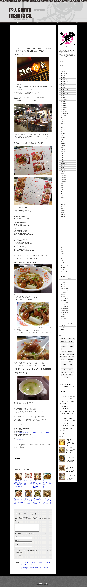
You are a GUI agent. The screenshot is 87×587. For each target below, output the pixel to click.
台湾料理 (62, 316)
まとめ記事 (63, 327)
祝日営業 (42, 444)
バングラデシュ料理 (64, 310)
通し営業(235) (64, 343)
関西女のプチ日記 (63, 430)
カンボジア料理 (63, 306)
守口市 (62, 129)
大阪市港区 (63, 101)
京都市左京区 (63, 159)
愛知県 (62, 247)
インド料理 (63, 292)
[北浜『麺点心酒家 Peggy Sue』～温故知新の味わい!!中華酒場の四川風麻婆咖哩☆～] (18, 490)
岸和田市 (62, 143)
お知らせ (62, 329)
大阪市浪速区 (63, 85)
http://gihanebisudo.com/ (22, 439)
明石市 (62, 193)
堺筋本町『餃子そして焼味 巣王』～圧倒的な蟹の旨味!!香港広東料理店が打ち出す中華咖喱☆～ (28, 501)
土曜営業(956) (63, 338)
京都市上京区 (63, 151)
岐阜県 (62, 249)
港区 (62, 228)
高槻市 (62, 125)
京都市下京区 (17, 444)
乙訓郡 (62, 171)
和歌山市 (62, 214)
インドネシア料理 (64, 308)
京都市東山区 (63, 163)
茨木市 (62, 123)
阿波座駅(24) (70, 367)
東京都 (62, 216)
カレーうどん (63, 280)
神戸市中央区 (63, 175)
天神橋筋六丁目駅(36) (70, 354)
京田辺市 (62, 167)
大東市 (62, 135)
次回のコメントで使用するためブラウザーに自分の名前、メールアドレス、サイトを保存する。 (33, 551)
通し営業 (48, 444)
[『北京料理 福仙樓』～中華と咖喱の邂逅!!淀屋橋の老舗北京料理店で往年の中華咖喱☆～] (37, 490)
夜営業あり (16, 447)
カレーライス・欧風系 (65, 265)
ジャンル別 (62, 262)
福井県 (62, 251)
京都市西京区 (63, 161)
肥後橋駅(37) (70, 351)
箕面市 (62, 121)
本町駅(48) (70, 349)
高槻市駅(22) (70, 369)
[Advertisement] (33, 34)
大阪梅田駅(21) (64, 372)
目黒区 (62, 232)
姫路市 (62, 195)
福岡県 (62, 260)
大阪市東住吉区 (63, 93)
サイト (16, 544)
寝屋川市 (62, 133)
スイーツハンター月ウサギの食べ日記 (67, 420)
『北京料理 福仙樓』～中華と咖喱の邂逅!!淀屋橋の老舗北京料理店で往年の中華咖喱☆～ (37, 501)
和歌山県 (62, 212)
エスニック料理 (63, 290)
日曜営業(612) (70, 341)
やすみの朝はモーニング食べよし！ (67, 425)
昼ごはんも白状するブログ (65, 406)
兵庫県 (62, 173)
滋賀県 (62, 197)
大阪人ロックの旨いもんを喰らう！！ (67, 396)
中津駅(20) (71, 372)
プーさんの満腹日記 (64, 403)
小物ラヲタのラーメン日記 (65, 423)
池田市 (62, 119)
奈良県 (62, 204)
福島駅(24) (64, 369)
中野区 (62, 238)
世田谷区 (62, 234)
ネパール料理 (63, 294)
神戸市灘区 (63, 179)
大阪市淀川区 (63, 111)
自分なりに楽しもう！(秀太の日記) (67, 411)
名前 (16, 536)
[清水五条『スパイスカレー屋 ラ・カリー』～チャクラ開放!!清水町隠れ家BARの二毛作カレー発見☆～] (37, 473)
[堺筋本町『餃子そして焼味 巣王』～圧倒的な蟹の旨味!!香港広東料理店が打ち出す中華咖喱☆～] (28, 490)
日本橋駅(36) (62, 354)
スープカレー (63, 269)
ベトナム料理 (63, 304)
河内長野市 (63, 145)
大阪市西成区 (63, 87)
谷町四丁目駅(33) (63, 356)
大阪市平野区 (63, 95)
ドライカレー (63, 271)
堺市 (62, 141)
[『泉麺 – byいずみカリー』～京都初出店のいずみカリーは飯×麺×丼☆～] (28, 473)
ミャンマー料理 (63, 312)
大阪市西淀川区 (63, 113)
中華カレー (24, 444)
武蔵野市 (62, 242)
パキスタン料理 (63, 298)
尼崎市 (62, 183)
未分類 (61, 332)
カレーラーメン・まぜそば (65, 278)
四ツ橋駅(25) (70, 361)
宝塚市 (62, 189)
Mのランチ (62, 389)
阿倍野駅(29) (63, 359)
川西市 (62, 191)
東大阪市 (62, 137)
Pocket (31, 458)
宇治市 (62, 165)
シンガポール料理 (64, 302)
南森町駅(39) (63, 351)
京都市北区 (63, 149)
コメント (17, 522)
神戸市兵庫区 (63, 177)
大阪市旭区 (63, 109)
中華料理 (62, 314)
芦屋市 (62, 187)
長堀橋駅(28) (70, 359)
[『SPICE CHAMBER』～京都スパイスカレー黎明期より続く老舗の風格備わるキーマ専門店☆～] (47, 473)
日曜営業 (36, 444)
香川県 (62, 258)
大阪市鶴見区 (63, 107)
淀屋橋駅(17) (67, 377)
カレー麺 (62, 276)
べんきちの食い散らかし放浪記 (66, 428)
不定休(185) (71, 343)
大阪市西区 (63, 79)
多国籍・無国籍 (63, 318)
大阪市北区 (63, 73)
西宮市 (62, 185)
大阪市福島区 (63, 77)
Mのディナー (62, 391)
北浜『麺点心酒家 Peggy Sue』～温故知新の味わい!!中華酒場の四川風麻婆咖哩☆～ (18, 501)
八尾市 (62, 139)
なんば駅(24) (70, 364)
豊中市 (62, 117)
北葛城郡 (62, 210)
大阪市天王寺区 (63, 81)
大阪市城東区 (63, 105)
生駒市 (62, 208)
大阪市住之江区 (63, 89)
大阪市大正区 (63, 99)
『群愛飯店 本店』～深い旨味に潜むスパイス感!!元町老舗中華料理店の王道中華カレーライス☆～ (18, 483)
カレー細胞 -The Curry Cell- (65, 384)
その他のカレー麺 (64, 288)
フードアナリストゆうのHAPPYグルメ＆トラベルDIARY (71, 418)
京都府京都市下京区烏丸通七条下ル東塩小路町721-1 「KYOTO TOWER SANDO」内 (33, 432)
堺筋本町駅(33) (71, 356)
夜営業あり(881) (71, 338)
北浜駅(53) (64, 349)
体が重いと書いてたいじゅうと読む (67, 413)
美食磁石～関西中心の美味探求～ (66, 394)
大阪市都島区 (63, 103)
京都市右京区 (63, 157)
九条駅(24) (64, 367)
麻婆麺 (62, 286)
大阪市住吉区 (63, 91)
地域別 (61, 68)
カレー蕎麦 (63, 282)
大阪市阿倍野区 (63, 83)
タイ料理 (62, 296)
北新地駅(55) (70, 346)
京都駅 (22, 447)
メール (17, 540)
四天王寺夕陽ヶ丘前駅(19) (67, 374)
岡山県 (62, 253)
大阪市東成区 (63, 97)
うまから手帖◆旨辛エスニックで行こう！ (68, 386)
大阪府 (62, 71)
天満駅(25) (64, 364)
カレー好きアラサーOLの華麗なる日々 (67, 398)
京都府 (62, 147)
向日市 (62, 169)
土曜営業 (31, 444)
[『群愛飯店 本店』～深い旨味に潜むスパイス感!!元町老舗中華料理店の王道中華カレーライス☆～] (18, 473)
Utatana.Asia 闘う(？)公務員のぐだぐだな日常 (69, 415)
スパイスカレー (63, 267)
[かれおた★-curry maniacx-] (43, 0)
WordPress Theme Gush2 (43, 584)
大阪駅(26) (64, 361)
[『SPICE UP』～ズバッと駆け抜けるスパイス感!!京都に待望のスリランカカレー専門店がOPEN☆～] (47, 490)
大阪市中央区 (63, 75)
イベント (62, 325)
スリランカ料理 (63, 300)
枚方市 (62, 131)
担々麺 (62, 284)
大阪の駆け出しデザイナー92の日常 (67, 401)
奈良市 (62, 206)
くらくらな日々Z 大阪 (64, 408)
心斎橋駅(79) (63, 346)
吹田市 (62, 127)
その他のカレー (63, 320)
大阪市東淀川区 (63, 115)
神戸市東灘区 (63, 181)
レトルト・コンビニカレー (65, 323)
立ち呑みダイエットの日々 (65, 433)
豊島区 (62, 240)
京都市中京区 (63, 153)
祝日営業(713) (63, 341)
